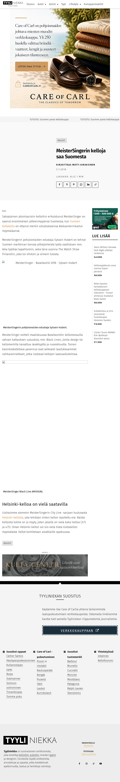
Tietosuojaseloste (88, 754)
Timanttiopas (14, 692)
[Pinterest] (74, 185)
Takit (39, 684)
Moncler (72, 674)
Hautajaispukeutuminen (20, 660)
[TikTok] (93, 764)
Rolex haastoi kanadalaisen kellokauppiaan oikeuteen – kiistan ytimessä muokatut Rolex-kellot (103, 291)
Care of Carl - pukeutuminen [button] (46, 654)
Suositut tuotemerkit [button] (74, 654)
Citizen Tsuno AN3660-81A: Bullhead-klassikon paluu (105, 335)
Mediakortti (88, 746)
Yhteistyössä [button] (105, 651)
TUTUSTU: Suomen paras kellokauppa (43, 119)
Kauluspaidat (44, 670)
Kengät (41, 674)
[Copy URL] (95, 185)
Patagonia (73, 684)
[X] (66, 185)
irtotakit (41, 665)
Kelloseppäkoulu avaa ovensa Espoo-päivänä (105, 268)
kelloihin (24, 755)
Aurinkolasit (44, 693)
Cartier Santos (14, 656)
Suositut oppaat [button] (16, 651)
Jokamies (103, 656)
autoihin (34, 755)
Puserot (41, 679)
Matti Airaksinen (83, 164)
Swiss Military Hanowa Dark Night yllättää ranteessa (105, 250)
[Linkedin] (88, 185)
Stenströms (74, 693)
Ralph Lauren (75, 688)
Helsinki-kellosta (12, 517)
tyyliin (53, 755)
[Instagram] (86, 764)
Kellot (61, 140)
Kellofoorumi (105, 660)
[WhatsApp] (81, 185)
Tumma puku (14, 696)
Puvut (40, 661)
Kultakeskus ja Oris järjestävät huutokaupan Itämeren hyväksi (103, 316)
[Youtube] (100, 764)
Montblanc (73, 679)
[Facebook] (59, 185)
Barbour (72, 661)
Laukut (41, 688)
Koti (4, 211)
